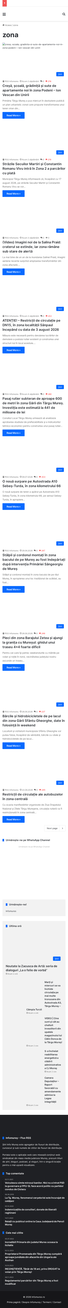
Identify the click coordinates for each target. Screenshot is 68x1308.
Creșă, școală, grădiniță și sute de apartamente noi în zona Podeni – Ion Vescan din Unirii (31, 90)
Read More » (13, 115)
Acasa (7, 25)
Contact (57, 1302)
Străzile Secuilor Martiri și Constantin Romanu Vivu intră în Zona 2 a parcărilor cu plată (33, 168)
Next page (52, 828)
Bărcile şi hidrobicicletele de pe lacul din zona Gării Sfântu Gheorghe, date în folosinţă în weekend (33, 720)
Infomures (11, 911)
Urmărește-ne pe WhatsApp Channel (34, 847)
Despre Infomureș (31, 1302)
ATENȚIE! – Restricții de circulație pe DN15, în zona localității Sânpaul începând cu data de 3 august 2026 (31, 325)
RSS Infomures (11, 81)
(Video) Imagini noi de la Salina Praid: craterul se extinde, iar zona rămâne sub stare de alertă (31, 246)
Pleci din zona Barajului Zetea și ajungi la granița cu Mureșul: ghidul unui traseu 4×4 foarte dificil (32, 642)
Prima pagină (13, 1302)
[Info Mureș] (13, 14)
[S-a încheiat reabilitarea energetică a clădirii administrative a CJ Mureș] (24, 1061)
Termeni (47, 1302)
